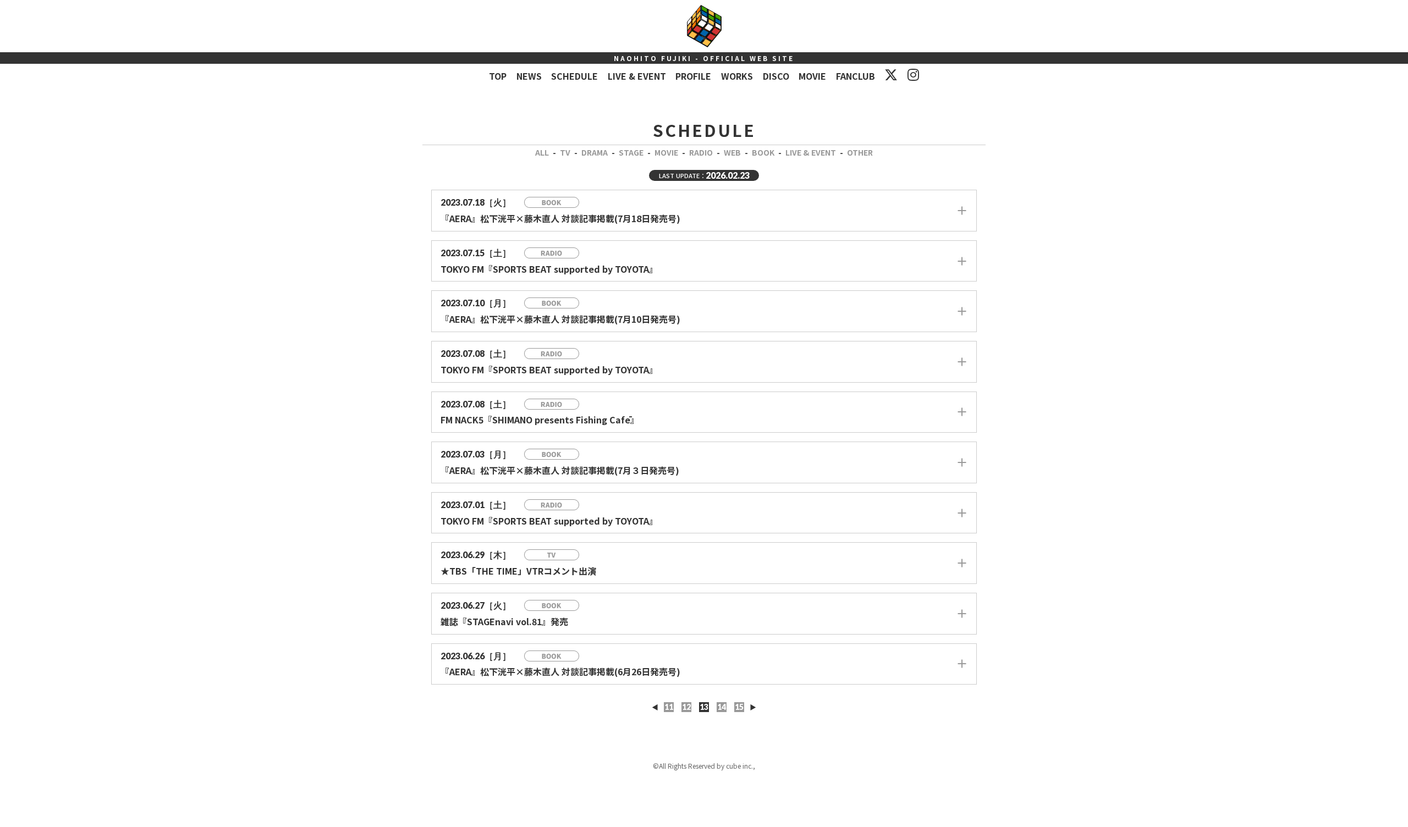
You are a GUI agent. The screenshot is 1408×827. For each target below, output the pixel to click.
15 (739, 707)
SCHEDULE (574, 75)
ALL (542, 152)
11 (668, 707)
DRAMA (594, 152)
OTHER (860, 152)
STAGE (631, 152)
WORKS (737, 75)
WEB (732, 152)
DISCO (776, 75)
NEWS (529, 75)
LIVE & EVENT (637, 75)
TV (565, 152)
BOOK (763, 152)
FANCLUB (855, 75)
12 (686, 707)
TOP (498, 75)
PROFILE (693, 75)
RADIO (701, 152)
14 (721, 707)
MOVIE (812, 75)
